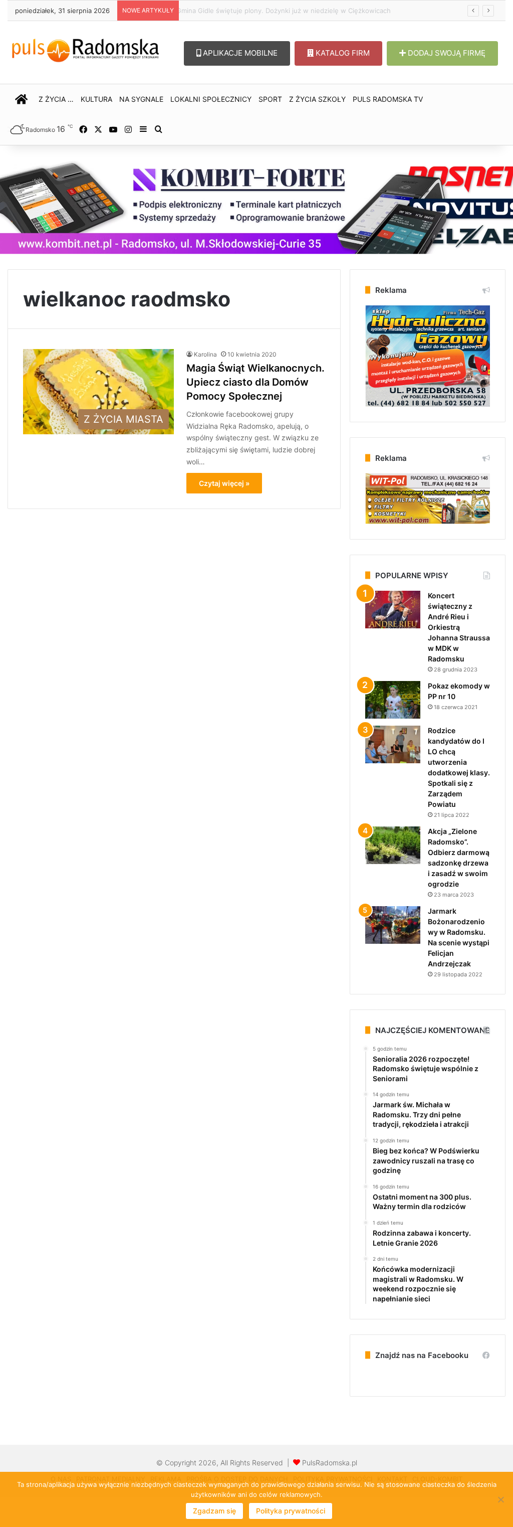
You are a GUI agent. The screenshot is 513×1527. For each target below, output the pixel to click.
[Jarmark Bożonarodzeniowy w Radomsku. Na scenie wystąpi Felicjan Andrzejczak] (392, 925)
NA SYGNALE (141, 99)
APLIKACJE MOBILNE (239, 53)
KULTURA (96, 99)
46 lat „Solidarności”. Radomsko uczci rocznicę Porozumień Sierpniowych (297, 11)
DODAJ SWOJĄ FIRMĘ (445, 53)
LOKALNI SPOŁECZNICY (210, 99)
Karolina (205, 354)
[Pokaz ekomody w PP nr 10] (392, 700)
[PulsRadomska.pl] (85, 48)
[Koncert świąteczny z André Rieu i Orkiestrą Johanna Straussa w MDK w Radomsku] (392, 609)
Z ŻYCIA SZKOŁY (317, 99)
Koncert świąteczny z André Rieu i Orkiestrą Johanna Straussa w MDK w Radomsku (459, 627)
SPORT (270, 99)
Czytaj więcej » (224, 483)
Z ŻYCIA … (56, 99)
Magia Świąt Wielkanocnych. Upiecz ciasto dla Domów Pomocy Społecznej (255, 382)
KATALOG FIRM (342, 53)
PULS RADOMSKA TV (388, 99)
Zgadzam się (214, 1510)
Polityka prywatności (290, 1510)
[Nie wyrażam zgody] (500, 1499)
